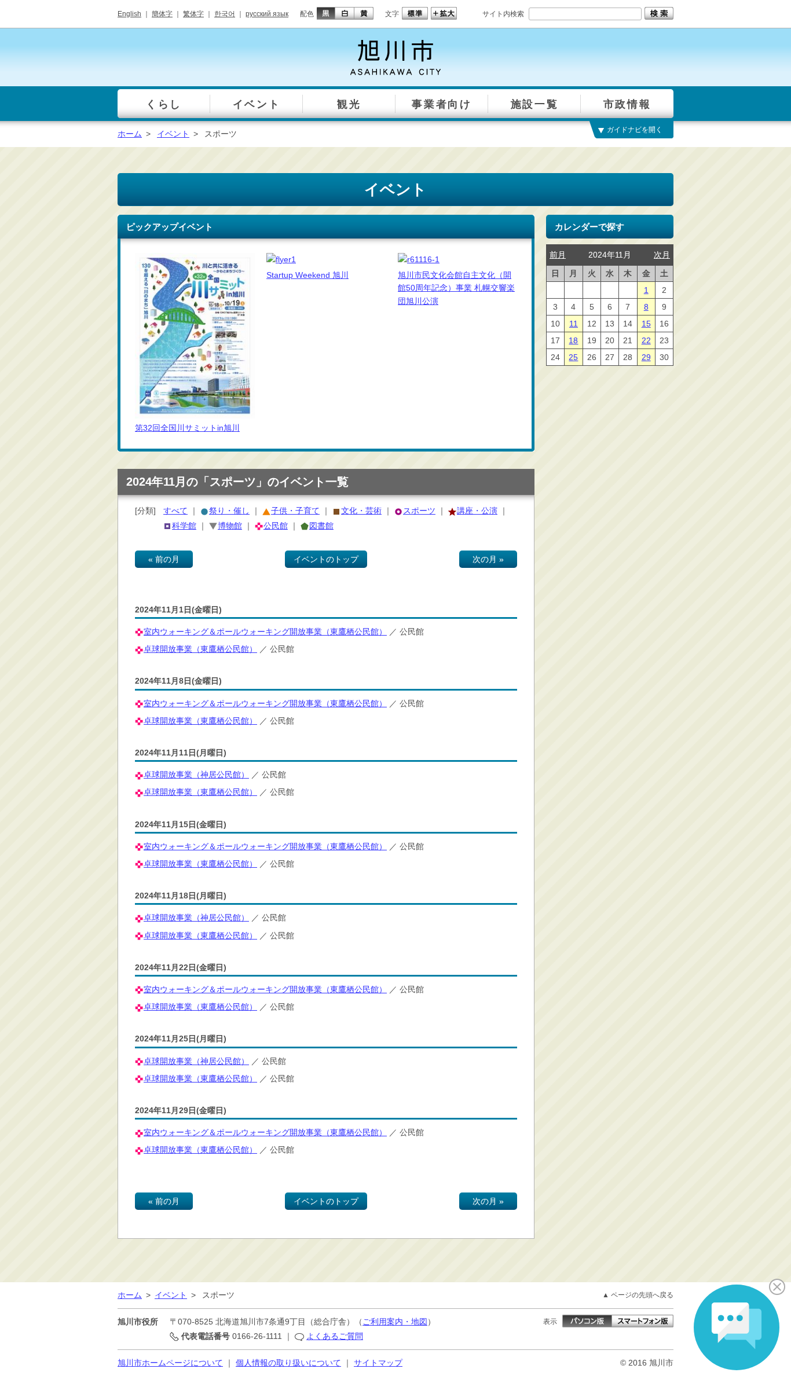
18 (573, 340)
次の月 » (488, 559)
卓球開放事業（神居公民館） (196, 774)
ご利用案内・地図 (394, 1321)
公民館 (275, 525)
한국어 (224, 14)
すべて (175, 510)
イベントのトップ (326, 559)
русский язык (267, 14)
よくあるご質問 (334, 1336)
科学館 (184, 525)
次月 (662, 254)
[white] (344, 13)
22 (646, 340)
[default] (413, 13)
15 (646, 323)
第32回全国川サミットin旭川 (187, 427)
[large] (442, 13)
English (129, 14)
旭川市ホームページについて (170, 1362)
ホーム (130, 133)
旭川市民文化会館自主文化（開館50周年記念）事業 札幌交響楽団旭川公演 (456, 288)
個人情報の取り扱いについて (288, 1362)
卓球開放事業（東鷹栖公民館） (200, 649)
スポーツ (419, 510)
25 (573, 357)
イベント (173, 133)
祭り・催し (229, 510)
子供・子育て (295, 510)
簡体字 (162, 14)
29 (646, 357)
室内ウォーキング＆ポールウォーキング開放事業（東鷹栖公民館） (265, 631)
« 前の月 (164, 559)
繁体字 (193, 14)
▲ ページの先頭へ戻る (637, 1295)
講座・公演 (477, 510)
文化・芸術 (361, 510)
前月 (558, 254)
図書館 (321, 525)
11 (573, 323)
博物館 (230, 525)
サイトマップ (378, 1362)
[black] (324, 13)
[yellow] (363, 13)
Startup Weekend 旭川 (307, 275)
